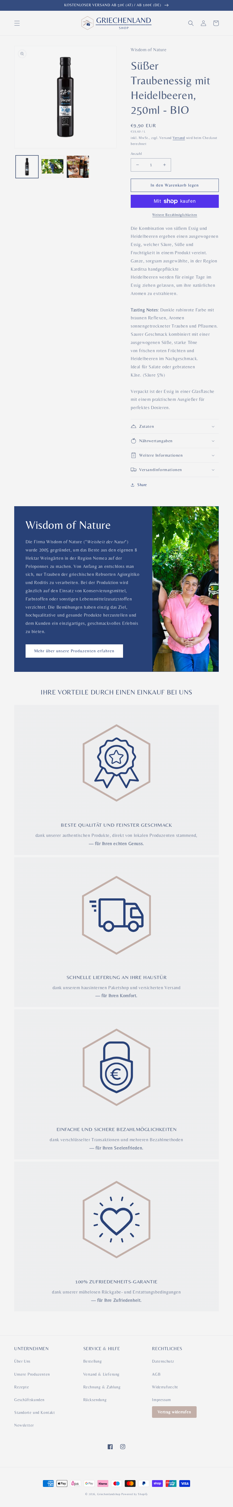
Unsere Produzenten (32, 1374)
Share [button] (142, 484)
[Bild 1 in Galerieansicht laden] (27, 166)
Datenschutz (163, 1361)
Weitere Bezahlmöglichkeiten (174, 215)
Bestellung (92, 1361)
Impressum (161, 1399)
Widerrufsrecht (165, 1387)
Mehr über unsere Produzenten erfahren (74, 650)
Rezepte (21, 1387)
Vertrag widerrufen (174, 1412)
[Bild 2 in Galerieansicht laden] (52, 166)
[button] (17, 23)
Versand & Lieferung (101, 1374)
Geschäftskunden (29, 1399)
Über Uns (22, 1361)
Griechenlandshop (108, 1494)
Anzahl (136, 153)
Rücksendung (95, 1399)
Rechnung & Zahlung (102, 1387)
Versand (179, 138)
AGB (156, 1374)
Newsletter (24, 1425)
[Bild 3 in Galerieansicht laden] (77, 166)
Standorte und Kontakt (34, 1412)
